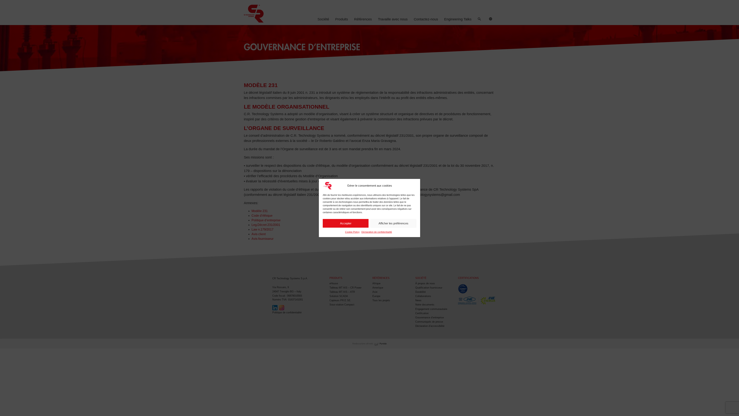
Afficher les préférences (393, 223)
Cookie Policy (352, 232)
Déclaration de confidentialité (376, 232)
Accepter (345, 223)
